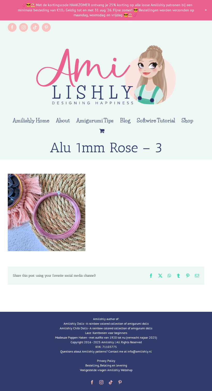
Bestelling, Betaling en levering (106, 365)
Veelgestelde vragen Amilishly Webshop (106, 370)
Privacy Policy (106, 361)
